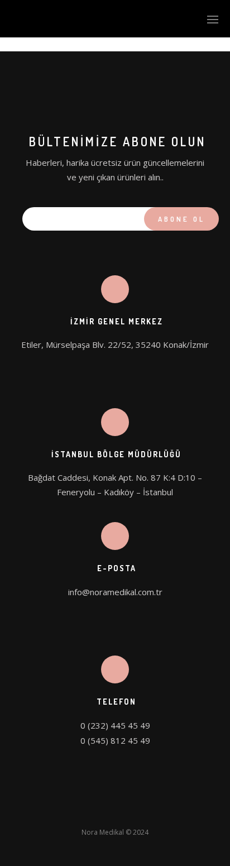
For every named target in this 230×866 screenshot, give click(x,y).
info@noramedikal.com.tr (115, 591)
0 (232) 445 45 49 (115, 725)
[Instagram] (125, 811)
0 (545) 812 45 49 (115, 740)
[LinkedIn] (104, 811)
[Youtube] (146, 811)
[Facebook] (84, 811)
